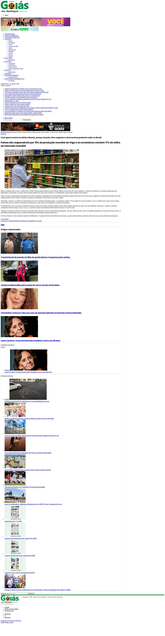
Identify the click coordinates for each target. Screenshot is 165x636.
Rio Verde (10, 55)
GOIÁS (10, 44)
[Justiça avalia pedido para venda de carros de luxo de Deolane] (19, 281)
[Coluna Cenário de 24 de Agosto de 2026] (15, 553)
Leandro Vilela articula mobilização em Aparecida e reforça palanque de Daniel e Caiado (31, 108)
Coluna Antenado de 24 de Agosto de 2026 (18, 102)
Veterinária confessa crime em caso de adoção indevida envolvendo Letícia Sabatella (41, 313)
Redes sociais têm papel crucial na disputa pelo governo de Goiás (24, 90)
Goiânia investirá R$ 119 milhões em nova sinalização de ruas (23, 89)
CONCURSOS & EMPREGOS (14, 79)
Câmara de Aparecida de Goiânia (15, 68)
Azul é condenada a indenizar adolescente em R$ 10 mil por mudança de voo (28, 99)
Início (2, 132)
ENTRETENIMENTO (12, 75)
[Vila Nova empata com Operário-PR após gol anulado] (15, 485)
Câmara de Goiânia (12, 67)
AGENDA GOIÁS (12, 77)
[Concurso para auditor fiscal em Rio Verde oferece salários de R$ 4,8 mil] (15, 433)
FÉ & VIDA (8, 58)
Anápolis (10, 53)
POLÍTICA (8, 61)
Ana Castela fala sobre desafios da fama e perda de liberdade (23, 94)
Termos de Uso (9, 611)
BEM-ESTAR (11, 60)
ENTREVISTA (11, 65)
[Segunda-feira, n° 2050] (15, 519)
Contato (7, 607)
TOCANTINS (11, 42)
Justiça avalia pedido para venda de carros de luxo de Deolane (30, 285)
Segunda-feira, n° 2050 (12, 101)
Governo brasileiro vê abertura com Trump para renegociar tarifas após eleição (28, 111)
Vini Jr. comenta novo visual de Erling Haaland (19, 109)
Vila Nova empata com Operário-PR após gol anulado (21, 97)
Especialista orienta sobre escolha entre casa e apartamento (22, 95)
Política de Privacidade (11, 609)
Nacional (7, 132)
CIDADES (8, 39)
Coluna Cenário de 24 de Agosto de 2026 (17, 104)
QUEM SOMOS (10, 34)
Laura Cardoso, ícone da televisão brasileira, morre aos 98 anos (30, 340)
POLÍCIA (8, 70)
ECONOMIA (11, 80)
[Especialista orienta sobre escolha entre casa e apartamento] (15, 468)
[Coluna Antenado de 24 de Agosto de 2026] (15, 536)
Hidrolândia (11, 51)
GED (2, 225)
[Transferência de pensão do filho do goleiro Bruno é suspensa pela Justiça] (19, 253)
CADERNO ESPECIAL (12, 37)
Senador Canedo (12, 49)
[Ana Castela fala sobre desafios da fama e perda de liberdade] (15, 450)
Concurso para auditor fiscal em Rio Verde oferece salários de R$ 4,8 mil (26, 92)
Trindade (10, 56)
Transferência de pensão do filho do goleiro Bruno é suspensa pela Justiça (35, 257)
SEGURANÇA (12, 72)
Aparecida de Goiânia (13, 46)
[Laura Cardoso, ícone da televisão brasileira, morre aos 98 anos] (19, 336)
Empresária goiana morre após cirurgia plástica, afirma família (23, 113)
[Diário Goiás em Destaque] (15, 12)
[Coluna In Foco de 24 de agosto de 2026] (15, 570)
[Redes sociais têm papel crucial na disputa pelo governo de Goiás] (15, 416)
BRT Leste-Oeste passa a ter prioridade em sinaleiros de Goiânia (24, 114)
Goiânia (10, 48)
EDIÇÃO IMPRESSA (11, 36)
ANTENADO (11, 63)
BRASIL (10, 41)
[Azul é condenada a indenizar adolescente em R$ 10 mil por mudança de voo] (15, 502)
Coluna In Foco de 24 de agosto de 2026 (17, 106)
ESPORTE (8, 73)
